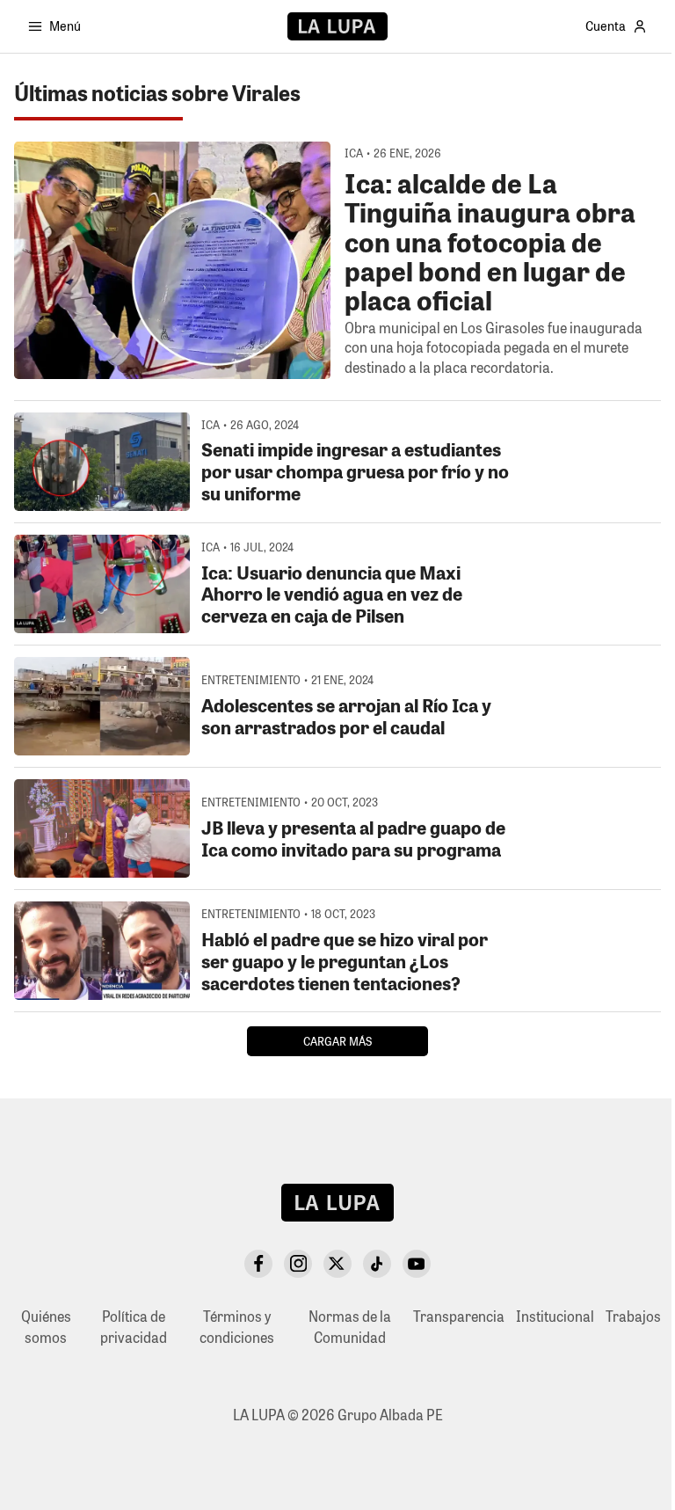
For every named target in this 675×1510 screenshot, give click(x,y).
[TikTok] (377, 1264)
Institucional (555, 1316)
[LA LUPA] (337, 26)
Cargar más (337, 1040)
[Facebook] (258, 1264)
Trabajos (633, 1316)
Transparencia (458, 1316)
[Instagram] (298, 1264)
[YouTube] (417, 1264)
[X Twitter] (337, 1264)
